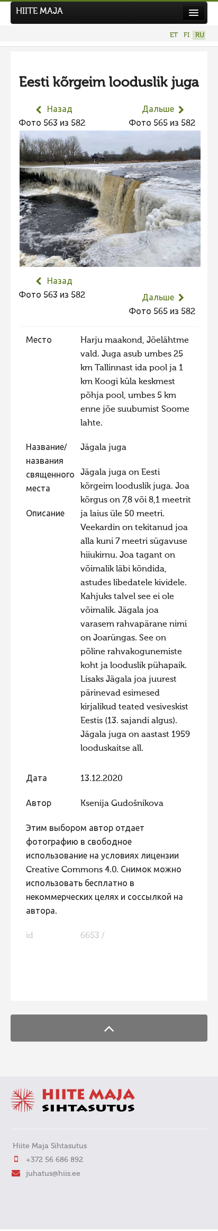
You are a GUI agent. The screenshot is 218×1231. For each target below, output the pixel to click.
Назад (59, 110)
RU (199, 35)
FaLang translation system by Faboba (56, 986)
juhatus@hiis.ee (53, 1173)
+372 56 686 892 (54, 1160)
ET (174, 35)
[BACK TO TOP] (109, 1028)
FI (186, 35)
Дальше (158, 110)
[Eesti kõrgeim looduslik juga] (110, 260)
